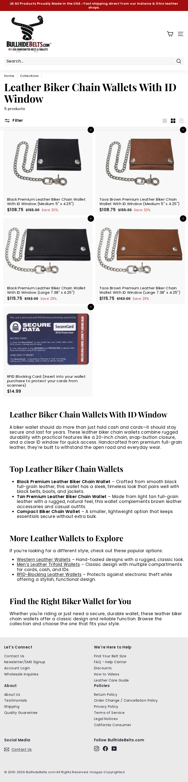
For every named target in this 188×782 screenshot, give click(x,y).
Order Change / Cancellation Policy (126, 700)
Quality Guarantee (20, 712)
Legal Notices (106, 718)
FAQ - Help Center (110, 662)
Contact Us (14, 656)
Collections (29, 76)
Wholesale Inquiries (21, 674)
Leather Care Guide (111, 680)
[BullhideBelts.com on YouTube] (114, 748)
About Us (12, 694)
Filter (17, 120)
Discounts (103, 668)
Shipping (11, 706)
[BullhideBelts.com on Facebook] (105, 748)
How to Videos (106, 674)
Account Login (17, 668)
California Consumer (112, 724)
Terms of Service (109, 712)
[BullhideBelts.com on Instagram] (96, 748)
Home (9, 76)
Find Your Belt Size (110, 656)
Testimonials (15, 700)
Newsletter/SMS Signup (24, 662)
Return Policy (105, 694)
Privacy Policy (106, 706)
